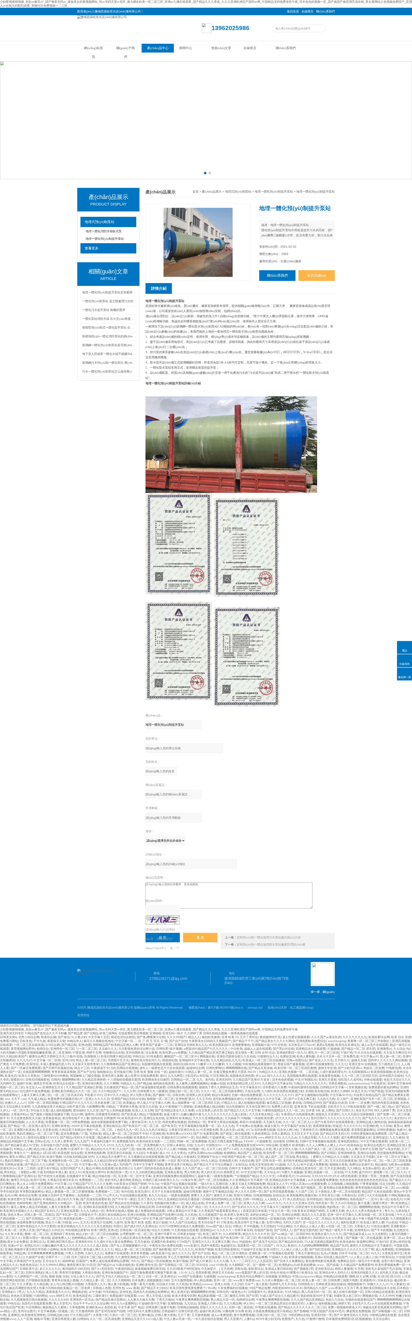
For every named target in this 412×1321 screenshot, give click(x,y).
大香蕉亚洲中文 (392, 1253)
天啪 (189, 1145)
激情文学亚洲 (327, 1068)
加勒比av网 (28, 1172)
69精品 (110, 1106)
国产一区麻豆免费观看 (26, 1068)
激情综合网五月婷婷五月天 (47, 1056)
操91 (163, 1075)
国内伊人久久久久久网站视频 (387, 1060)
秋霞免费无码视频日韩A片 (66, 1099)
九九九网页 (175, 1075)
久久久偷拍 (396, 1137)
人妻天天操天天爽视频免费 (247, 1183)
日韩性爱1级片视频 (169, 1048)
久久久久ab (289, 1137)
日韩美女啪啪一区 (189, 1234)
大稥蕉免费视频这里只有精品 (272, 1311)
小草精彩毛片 (286, 1176)
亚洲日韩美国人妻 (64, 1319)
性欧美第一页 (324, 1203)
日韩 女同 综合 (265, 1052)
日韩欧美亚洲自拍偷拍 (331, 1284)
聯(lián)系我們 (325, 11)
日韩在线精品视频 (215, 1033)
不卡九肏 (39, 1041)
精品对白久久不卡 (103, 1149)
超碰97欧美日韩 (210, 1311)
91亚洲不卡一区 (78, 1149)
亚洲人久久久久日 (97, 1099)
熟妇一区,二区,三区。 (100, 1129)
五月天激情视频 (181, 1280)
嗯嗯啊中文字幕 (208, 1218)
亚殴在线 (241, 1268)
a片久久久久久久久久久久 (292, 1118)
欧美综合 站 (309, 1272)
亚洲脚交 (14, 1315)
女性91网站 (273, 1222)
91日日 (90, 1265)
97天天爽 (351, 1172)
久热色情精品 (261, 1133)
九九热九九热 (326, 1099)
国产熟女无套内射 (306, 1230)
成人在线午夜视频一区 (348, 1292)
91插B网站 (40, 1295)
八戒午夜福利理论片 (333, 1072)
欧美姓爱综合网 (378, 1037)
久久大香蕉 (24, 1284)
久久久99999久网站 (52, 1265)
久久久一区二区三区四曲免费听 (222, 1091)
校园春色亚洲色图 (242, 1075)
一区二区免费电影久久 (150, 1145)
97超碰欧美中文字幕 (152, 1303)
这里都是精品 (51, 1118)
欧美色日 (11, 1075)
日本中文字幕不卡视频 (148, 1164)
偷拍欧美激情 (211, 1037)
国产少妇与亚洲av (350, 1068)
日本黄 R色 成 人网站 (320, 1110)
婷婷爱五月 (231, 1172)
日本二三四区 (27, 1168)
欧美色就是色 (82, 1295)
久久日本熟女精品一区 (264, 1114)
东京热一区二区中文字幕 (134, 1176)
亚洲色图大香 (228, 1160)
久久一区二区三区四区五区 (359, 1075)
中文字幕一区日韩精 (234, 1218)
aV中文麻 (95, 1292)
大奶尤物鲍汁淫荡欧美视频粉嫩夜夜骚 (25, 1052)
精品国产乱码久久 (47, 1210)
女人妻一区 (237, 1187)
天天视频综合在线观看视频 (146, 1156)
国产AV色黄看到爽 (205, 1133)
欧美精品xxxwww (201, 1284)
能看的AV (17, 1079)
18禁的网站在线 (298, 1315)
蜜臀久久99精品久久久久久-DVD (92, 1145)
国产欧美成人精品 (133, 1114)
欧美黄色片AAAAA (146, 1137)
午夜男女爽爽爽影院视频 (192, 1299)
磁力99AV (365, 1172)
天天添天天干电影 (363, 1156)
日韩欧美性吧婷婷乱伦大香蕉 (221, 1199)
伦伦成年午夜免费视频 (35, 1091)
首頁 (195, 191)
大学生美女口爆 (328, 1195)
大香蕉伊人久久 (95, 1284)
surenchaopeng (226, 1276)
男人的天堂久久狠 (285, 1149)
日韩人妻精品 (280, 1133)
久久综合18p (401, 1048)
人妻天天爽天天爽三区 (36, 1095)
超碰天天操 (358, 1060)
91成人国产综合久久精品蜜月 (279, 1295)
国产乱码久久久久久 (245, 1207)
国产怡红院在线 (319, 1249)
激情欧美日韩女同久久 (145, 1060)
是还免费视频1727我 (74, 1133)
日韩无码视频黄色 (37, 1079)
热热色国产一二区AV (364, 1199)
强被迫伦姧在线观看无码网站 (382, 1307)
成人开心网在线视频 (204, 1238)
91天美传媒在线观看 (184, 1230)
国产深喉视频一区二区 (387, 1311)
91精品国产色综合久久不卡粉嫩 (46, 1033)
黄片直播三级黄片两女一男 (376, 1203)
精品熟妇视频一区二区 (213, 1295)
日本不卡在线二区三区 (354, 1253)
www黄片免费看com (246, 1280)
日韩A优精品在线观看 (379, 1292)
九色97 (138, 1168)
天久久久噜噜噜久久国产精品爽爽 (244, 1257)
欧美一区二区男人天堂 (20, 1230)
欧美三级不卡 (212, 1234)
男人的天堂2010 (211, 1172)
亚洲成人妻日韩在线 (278, 1268)
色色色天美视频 (21, 1295)
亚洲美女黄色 (173, 1172)
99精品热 (20, 1253)
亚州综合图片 (27, 1311)
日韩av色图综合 (296, 1060)
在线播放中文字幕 (79, 1176)
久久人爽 (352, 1149)
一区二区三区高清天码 (68, 1095)
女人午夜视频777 (170, 1106)
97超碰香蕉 (217, 1137)
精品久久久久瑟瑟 (313, 1214)
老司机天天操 (389, 1272)
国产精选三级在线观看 (235, 1133)
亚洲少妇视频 (136, 1214)
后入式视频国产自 (210, 1214)
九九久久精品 (35, 1292)
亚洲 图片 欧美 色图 (137, 1222)
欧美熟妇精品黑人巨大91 (243, 1083)
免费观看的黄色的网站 (383, 1087)
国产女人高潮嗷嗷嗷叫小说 (129, 1245)
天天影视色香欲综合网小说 (136, 1048)
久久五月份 (203, 1099)
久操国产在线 (35, 1257)
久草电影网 (76, 1307)
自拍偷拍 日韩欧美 (285, 1141)
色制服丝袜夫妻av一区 (169, 1203)
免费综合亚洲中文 (361, 1164)
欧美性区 (32, 1064)
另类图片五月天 (118, 1060)
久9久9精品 (292, 1292)
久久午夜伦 (178, 1153)
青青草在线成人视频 (119, 1210)
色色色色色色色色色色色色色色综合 (363, 1180)
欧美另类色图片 (71, 1249)
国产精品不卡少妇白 (154, 1288)
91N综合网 (52, 1045)
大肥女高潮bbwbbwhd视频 (205, 1153)
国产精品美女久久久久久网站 (274, 1041)
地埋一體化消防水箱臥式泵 (104, 231)
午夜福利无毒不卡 (103, 1141)
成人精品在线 (195, 1203)
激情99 (89, 1114)
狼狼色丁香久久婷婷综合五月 (218, 1087)
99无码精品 (110, 1292)
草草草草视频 (139, 1253)
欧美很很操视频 (381, 1072)
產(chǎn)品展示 (212, 191)
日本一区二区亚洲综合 (161, 1276)
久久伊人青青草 (61, 1141)
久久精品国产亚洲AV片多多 (251, 1079)
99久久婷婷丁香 (384, 1110)
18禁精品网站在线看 (382, 1315)
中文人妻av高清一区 (177, 1319)
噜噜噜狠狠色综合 (178, 1238)
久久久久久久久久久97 (278, 1095)
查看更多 (91, 248)
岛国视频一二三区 (89, 1195)
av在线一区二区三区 (339, 1226)
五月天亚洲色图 (334, 1168)
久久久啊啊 (111, 1083)
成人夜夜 (262, 1284)
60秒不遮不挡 (76, 1106)
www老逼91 (191, 1245)
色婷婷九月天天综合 (282, 1284)
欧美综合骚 (48, 1037)
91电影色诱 (393, 1068)
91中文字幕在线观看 (373, 1141)
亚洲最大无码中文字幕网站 (57, 1195)
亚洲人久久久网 (253, 1203)
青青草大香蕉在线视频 (223, 1122)
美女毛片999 (364, 1110)
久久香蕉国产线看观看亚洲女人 (219, 1210)
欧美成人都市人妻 (372, 1222)
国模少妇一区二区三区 (184, 1091)
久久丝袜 (386, 1126)
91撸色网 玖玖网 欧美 (236, 1311)
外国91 (117, 1226)
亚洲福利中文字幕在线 (194, 1060)
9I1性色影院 (154, 1056)
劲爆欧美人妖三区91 (347, 1295)
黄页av (398, 1126)
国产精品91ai (105, 1265)
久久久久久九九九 (355, 1037)
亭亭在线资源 (9, 1191)
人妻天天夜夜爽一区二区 (65, 1207)
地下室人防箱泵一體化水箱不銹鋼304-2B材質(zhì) (109, 354)
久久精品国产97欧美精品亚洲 (134, 1207)
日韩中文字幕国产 (241, 1168)
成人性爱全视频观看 (295, 1037)
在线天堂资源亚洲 (261, 1164)
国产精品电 (68, 1045)
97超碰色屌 (158, 1257)
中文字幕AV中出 (341, 1095)
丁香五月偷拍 (165, 1299)
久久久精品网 (233, 1303)
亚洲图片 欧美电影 (291, 1145)
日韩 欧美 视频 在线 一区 (150, 1072)
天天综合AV (272, 1172)
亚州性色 (118, 1288)
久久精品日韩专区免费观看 (112, 1160)
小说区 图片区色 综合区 (183, 1160)
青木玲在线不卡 (208, 1222)
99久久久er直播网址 (124, 1303)
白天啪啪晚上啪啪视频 (343, 1183)
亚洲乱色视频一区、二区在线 (298, 1072)
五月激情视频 (200, 1315)
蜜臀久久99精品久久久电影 (331, 1156)
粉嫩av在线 (218, 1083)
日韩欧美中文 (29, 1268)
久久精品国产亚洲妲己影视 (84, 1087)
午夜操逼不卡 (100, 1068)
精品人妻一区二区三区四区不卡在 (125, 1133)
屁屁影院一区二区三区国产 (255, 1245)
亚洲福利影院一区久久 (291, 1052)
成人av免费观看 (221, 1315)
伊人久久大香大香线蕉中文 (364, 1210)
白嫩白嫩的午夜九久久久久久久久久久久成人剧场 (213, 1114)
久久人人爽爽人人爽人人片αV (326, 1145)
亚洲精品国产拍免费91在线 (165, 1214)
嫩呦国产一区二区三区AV (181, 1056)
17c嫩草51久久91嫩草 (210, 1064)
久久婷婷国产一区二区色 (30, 1276)
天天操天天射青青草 (85, 1064)
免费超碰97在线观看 (122, 1295)
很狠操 (187, 1106)
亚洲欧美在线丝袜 (317, 1091)
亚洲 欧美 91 (229, 1037)
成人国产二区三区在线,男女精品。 (288, 1156)
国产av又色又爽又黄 (301, 1099)
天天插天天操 (272, 1122)
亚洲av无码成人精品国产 (331, 1257)
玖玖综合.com (205, 1265)
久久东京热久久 (15, 1137)
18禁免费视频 (80, 1122)
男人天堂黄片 (233, 1319)
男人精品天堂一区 (223, 1299)
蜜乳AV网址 (17, 1156)
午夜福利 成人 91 (158, 1153)
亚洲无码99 (223, 1079)
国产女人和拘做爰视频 (115, 1110)
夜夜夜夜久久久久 (58, 1292)
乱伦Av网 (11, 1195)
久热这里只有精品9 (72, 1129)
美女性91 (400, 1118)
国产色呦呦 (301, 1311)
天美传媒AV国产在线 (54, 1145)
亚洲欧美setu (94, 1307)
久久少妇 (237, 1284)
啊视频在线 (207, 1056)
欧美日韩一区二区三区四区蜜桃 (295, 1068)
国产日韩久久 (345, 1110)
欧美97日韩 (37, 1180)
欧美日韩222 (123, 1168)
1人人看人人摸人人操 (363, 1257)
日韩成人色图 (102, 1288)
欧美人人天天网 (142, 1110)
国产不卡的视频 (381, 1230)
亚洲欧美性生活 (146, 1265)
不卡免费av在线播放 (249, 1126)
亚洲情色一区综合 (82, 1299)
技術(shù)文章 (221, 48)
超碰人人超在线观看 (257, 1048)
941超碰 (280, 1164)
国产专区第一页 (66, 1214)
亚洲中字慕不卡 (165, 1234)
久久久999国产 (176, 1037)
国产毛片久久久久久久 (377, 1118)
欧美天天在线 (148, 1106)
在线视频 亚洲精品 (277, 1276)
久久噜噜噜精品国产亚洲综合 (120, 1064)
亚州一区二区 (223, 1280)
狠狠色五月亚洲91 (328, 1114)
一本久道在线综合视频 (207, 1319)
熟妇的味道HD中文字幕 (316, 1295)
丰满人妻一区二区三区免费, (35, 1187)
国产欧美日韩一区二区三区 (238, 1238)
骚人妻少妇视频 (118, 1284)
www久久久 (274, 1203)
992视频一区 (196, 1149)
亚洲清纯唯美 (347, 1153)
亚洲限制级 (174, 1303)
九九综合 (190, 1303)
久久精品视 (40, 1284)
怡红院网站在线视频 (124, 1068)
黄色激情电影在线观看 (321, 1261)
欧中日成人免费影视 (314, 1164)
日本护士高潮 (368, 1149)
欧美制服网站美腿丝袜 (302, 1195)
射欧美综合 (255, 1268)
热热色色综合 (29, 1265)
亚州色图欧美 (135, 1052)
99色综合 (14, 1303)
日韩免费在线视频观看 (182, 1087)
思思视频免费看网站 (390, 1153)
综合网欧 (202, 1137)
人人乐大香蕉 (35, 1122)
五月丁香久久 (147, 1199)
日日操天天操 (165, 1284)
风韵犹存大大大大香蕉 (328, 1238)
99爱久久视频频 (292, 1172)
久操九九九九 (94, 1253)
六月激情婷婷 (84, 1311)
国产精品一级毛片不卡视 (336, 1230)
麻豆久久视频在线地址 (99, 1041)
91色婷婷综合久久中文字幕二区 (266, 1099)
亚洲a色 (113, 1230)
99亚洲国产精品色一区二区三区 (242, 1156)
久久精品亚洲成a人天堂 (255, 1149)
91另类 (359, 1268)
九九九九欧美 (124, 1145)
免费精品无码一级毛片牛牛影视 (358, 1261)
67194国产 (183, 1241)
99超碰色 (245, 1241)
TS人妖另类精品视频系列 (321, 1241)
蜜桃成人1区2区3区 (43, 1153)
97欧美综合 (386, 1257)
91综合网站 (284, 1226)
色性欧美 (110, 1307)
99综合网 (272, 1145)
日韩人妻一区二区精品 (39, 1214)
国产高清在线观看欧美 (95, 1199)
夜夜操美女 (275, 1292)
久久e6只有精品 (345, 1203)
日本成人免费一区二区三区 (224, 1203)
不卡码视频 (251, 1226)
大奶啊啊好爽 (95, 1106)
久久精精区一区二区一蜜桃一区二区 (253, 1265)
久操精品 (86, 1160)
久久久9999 (386, 1295)
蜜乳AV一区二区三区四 (323, 1052)
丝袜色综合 (384, 1280)
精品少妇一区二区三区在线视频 (97, 1234)
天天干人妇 (213, 1149)
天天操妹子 (231, 1118)
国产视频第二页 (311, 1187)
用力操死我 (265, 1238)
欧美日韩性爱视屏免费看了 (188, 1288)
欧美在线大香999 (94, 1172)
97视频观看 (154, 1114)
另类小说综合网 (28, 1037)
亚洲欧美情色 (61, 1126)
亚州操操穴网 (123, 1072)
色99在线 (127, 1191)
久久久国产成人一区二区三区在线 (321, 1149)
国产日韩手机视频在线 (57, 1068)
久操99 (118, 1222)
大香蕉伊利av (20, 1114)
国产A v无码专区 (102, 1268)
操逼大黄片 (171, 1114)
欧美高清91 (142, 1191)
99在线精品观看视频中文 (259, 1064)
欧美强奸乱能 (342, 1218)
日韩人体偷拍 (176, 1145)
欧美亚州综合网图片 (250, 1276)
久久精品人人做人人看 (309, 1226)
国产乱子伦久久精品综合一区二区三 (120, 1276)
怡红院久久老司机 (350, 1079)
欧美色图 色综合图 (70, 1153)
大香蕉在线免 (91, 1272)
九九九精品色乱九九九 (226, 1060)
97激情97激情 (315, 1319)
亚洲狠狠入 (91, 1056)
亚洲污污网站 (242, 1195)
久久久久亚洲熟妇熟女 (208, 1118)
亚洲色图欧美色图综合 (311, 1041)
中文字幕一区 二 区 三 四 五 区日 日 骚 (141, 1041)
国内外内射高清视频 (384, 1102)
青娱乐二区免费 (373, 1068)
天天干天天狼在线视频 (166, 1191)
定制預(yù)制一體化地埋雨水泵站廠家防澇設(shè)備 (271, 944)
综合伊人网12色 (287, 1129)
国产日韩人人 (283, 1230)
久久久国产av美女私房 (326, 1037)
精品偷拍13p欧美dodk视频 (114, 1137)
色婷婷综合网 (245, 1299)
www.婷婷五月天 (269, 1137)
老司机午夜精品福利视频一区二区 (305, 1160)
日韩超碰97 (169, 1311)
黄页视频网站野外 (23, 1048)
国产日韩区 (328, 1153)
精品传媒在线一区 (104, 1176)
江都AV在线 (74, 1056)
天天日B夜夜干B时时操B (183, 1268)
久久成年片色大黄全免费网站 (113, 1241)
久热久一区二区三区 (122, 1315)
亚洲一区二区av (393, 1238)
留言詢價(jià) (316, 275)
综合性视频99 (235, 1106)
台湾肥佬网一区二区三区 (136, 1234)
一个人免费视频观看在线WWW (243, 1145)
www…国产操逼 (328, 1265)
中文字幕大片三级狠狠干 (277, 1207)
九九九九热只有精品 (153, 1129)
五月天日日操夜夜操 (343, 1160)
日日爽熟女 (7, 1183)
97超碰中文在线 (251, 1249)
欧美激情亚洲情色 (33, 1315)
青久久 (389, 1210)
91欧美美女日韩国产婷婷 (130, 1183)
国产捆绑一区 (162, 1095)
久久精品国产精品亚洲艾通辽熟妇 (210, 1052)
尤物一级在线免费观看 (247, 1095)
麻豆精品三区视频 (279, 1102)
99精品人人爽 (23, 1149)
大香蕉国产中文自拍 (27, 1261)
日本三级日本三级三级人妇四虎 (92, 1257)
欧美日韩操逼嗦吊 (227, 1249)
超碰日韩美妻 (192, 1191)
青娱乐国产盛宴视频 (290, 1064)
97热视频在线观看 (281, 1253)
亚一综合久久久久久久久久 (321, 1222)
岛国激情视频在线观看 (156, 1064)
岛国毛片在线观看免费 (36, 1303)
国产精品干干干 (243, 1041)
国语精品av (207, 1230)
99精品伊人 (74, 1041)
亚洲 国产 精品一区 (194, 1207)
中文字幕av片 (369, 1056)
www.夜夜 (132, 1288)
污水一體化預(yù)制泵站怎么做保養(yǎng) (109, 371)
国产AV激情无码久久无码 (351, 1315)
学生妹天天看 (39, 1110)
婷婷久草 (344, 1303)
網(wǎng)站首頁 (93, 52)
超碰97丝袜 (24, 1083)
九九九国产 (81, 1141)
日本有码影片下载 (168, 1207)
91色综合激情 (380, 1226)
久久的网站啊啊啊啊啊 (313, 1245)
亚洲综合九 (37, 1241)
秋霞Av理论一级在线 (36, 1238)
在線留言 (307, 11)
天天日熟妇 (267, 1226)
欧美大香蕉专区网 (184, 1295)
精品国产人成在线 (250, 1153)
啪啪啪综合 (104, 1072)
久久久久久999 (58, 1299)
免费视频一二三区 (91, 1180)
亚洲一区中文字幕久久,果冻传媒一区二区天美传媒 (361, 1214)
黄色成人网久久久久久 (98, 1249)
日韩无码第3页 (188, 1311)
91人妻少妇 (78, 1037)
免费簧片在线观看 (117, 1253)
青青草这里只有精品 (178, 1164)
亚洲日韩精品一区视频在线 (267, 1218)
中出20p (153, 1183)
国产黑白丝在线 (283, 1048)
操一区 (384, 1199)
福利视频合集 (327, 1303)
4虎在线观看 (348, 1176)
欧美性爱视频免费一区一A (392, 1265)
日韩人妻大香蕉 (165, 1315)
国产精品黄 (75, 1033)
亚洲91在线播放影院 (319, 1064)
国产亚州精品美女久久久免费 (174, 1110)
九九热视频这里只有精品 (48, 1106)
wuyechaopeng (337, 1041)
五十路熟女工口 (388, 1064)
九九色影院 (379, 1234)
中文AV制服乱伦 (306, 1079)
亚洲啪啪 (155, 1033)
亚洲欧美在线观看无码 (98, 1207)
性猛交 (337, 1126)
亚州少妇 (68, 1060)
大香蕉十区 (100, 1315)
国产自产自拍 (178, 1041)
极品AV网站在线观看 (100, 1168)
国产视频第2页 (303, 1268)
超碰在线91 (176, 1072)
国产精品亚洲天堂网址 (110, 1299)
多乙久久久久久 (50, 1268)
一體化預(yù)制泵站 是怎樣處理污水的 (107, 301)
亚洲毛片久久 (201, 1241)
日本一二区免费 (359, 1102)
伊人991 (248, 1303)
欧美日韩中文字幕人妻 (250, 1222)
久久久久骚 (220, 1261)
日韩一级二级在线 (241, 1307)
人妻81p (311, 1303)
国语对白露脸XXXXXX (42, 1137)
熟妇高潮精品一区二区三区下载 (38, 1133)
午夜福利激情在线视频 (303, 1087)
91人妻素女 (397, 1284)
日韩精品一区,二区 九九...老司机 (192, 1079)
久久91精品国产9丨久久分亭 (117, 1091)
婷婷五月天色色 (222, 1272)
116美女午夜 (188, 1180)
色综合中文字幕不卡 (395, 1207)
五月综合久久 (51, 1261)
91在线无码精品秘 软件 (78, 1156)
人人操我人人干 (274, 1199)
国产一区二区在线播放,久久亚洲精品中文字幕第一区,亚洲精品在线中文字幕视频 (252, 1180)
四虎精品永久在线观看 (311, 1048)
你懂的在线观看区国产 (360, 1299)
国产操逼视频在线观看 (150, 1087)
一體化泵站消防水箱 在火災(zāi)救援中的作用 (109, 318)
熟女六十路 (53, 1222)
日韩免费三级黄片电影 (343, 1280)
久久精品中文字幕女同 (277, 1083)
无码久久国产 (292, 1222)
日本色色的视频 (282, 1079)
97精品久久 (228, 1102)
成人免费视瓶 (385, 1249)
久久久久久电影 (328, 1137)
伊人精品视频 (203, 1280)
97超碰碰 (333, 1048)
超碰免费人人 (61, 1238)
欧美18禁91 (271, 1249)
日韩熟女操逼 (14, 1164)
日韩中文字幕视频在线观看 (318, 1141)
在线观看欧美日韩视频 (133, 1033)
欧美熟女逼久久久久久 (327, 1234)
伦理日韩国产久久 (72, 1168)
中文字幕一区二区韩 (47, 1060)
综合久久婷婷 (160, 1230)
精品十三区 (81, 1068)
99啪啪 (245, 1118)
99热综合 (139, 1056)
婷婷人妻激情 (344, 1268)
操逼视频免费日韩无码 (150, 1268)
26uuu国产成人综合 (218, 1226)
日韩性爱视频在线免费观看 (369, 1133)
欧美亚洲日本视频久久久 (16, 1210)
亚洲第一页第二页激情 (374, 1176)
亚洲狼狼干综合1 (208, 1156)
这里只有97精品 (47, 1168)
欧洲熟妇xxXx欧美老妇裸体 (297, 1265)
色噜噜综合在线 (113, 1052)
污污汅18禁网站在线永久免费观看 (181, 1226)
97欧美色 (227, 1222)
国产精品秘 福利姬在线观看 (155, 1083)
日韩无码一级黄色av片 (231, 1292)
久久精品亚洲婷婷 (94, 1079)
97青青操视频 (369, 1183)
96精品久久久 (268, 1072)
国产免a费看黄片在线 (151, 1037)
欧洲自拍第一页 (117, 1172)
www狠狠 (402, 1187)
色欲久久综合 (335, 1299)
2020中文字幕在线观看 (86, 1126)
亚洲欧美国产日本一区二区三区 (371, 1099)
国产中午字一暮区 (124, 1199)
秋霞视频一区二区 (57, 1122)
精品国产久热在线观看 (377, 1191)
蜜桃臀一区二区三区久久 (389, 1172)
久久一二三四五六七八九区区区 (251, 1261)
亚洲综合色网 (366, 1153)
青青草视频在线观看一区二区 (374, 1187)
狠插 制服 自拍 (59, 1276)
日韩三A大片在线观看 (372, 1195)
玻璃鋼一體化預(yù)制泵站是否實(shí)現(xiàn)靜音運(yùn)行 (109, 345)
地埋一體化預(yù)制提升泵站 (105, 238)
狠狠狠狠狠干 (356, 1284)
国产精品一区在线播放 (156, 1261)
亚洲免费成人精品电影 (209, 1106)
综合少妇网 (386, 1183)
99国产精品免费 (259, 1288)
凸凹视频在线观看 (38, 1280)
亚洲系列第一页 (321, 1315)
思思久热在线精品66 (112, 1214)
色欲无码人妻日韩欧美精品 (123, 1180)
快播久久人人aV (15, 1102)
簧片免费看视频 (244, 1315)
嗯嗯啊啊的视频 (369, 1207)
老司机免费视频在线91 (228, 1099)
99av (234, 1241)
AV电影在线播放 (265, 1307)
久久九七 (341, 1064)
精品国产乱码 (339, 1245)
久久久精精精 (121, 1280)
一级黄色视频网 (221, 1176)
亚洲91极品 (145, 1315)
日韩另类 (178, 1095)
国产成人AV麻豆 (201, 1261)
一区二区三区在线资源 (29, 1045)
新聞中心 (185, 48)
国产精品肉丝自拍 (291, 1241)
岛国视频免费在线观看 (302, 1075)
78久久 (134, 1261)
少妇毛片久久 (361, 1303)
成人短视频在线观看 (251, 1102)
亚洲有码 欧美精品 (178, 1118)
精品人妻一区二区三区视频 (133, 1249)
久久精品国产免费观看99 (356, 1265)
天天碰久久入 (108, 1048)
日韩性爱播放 (386, 1129)
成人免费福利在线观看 (150, 1210)
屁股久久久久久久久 (213, 1307)
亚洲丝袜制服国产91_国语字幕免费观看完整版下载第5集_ (140, 1272)
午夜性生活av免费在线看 (165, 1245)
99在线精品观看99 (77, 1230)
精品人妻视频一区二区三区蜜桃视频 (69, 1191)
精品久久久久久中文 (256, 1234)
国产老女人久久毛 (321, 1060)
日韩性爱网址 (215, 1068)
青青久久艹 (21, 1153)
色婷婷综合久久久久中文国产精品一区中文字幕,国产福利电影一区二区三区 (145, 1218)
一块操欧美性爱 (262, 1118)
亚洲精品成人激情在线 (371, 1122)
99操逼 (66, 1222)
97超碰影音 (263, 1141)
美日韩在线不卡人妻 (75, 1118)
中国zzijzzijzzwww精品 (307, 1276)
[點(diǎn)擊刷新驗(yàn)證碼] (162, 920)
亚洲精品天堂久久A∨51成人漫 (142, 1319)
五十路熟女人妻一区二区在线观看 (337, 1191)
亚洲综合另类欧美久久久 (191, 1045)
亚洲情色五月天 (53, 1087)
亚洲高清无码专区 (12, 1033)
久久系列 (147, 1203)
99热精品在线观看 (335, 1276)
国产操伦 (64, 1037)
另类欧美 (95, 1133)
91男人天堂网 (74, 1253)
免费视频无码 (126, 1141)
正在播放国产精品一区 (119, 1087)
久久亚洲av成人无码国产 (114, 1164)
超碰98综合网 (195, 1068)
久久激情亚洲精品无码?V (132, 1257)
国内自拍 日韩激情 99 (105, 1118)
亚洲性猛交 (380, 1137)
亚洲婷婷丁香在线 (62, 1234)
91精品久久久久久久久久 (310, 1083)
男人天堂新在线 (47, 1129)
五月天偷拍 (141, 1241)
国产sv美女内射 (389, 1149)
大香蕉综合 (348, 1195)
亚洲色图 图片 (185, 1099)
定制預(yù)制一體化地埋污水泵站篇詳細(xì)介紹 (269, 937)
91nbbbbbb (303, 1176)
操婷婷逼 (68, 1261)
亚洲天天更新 (327, 1079)
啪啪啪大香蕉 (338, 1164)
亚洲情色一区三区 (62, 1048)
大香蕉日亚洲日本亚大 (183, 1129)
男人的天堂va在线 (232, 1129)
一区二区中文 (20, 1110)
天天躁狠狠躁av (358, 1072)
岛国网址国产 (9, 1268)
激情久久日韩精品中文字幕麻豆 (371, 1245)
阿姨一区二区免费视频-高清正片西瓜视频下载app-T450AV (216, 1141)
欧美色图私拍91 (219, 1045)
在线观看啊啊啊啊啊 (36, 1072)
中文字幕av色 (88, 1164)
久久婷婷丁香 (193, 1033)
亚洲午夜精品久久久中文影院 (36, 1226)
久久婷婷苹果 (232, 1234)
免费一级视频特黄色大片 (344, 1307)
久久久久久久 (352, 1126)
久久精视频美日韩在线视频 (29, 1299)
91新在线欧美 (125, 1265)
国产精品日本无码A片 (334, 1133)
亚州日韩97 (318, 1118)
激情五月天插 (223, 1195)
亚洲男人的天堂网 (198, 1095)
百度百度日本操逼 (119, 1153)
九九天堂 (93, 1110)
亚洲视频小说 (261, 1045)
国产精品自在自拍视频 (124, 1203)
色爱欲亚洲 (287, 1056)
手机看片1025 (93, 1095)
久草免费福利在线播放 (233, 1288)
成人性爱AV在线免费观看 (141, 1075)
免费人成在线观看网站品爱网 (109, 1261)
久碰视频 (209, 1276)
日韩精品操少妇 (57, 1315)
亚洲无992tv (8, 1168)
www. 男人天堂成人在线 (154, 1295)
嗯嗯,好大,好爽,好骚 (362, 1276)
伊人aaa (260, 1075)
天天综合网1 (381, 1319)
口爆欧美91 (100, 1295)
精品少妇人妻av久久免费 (49, 1149)
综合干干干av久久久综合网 (91, 1303)
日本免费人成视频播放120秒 (150, 1280)
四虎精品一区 (197, 1122)
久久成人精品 (37, 1099)
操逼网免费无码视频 (30, 1222)
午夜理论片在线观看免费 (297, 1114)
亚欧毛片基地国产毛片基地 (383, 1268)
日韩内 (55, 1079)
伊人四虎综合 (296, 1199)
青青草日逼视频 (69, 1272)
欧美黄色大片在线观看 (206, 1257)
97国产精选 (375, 1091)
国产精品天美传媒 (260, 1068)
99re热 (212, 1288)
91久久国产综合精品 (182, 1222)
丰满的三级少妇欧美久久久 (160, 1180)
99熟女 (237, 1226)
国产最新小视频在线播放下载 (49, 1114)
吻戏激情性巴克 (270, 1037)
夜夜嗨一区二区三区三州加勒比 (368, 1041)
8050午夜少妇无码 (268, 1319)
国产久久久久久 (183, 1249)
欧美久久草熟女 (28, 1075)
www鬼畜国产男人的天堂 (251, 1272)
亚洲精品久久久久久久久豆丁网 (353, 1249)
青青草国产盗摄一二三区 (156, 1045)
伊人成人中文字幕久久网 (153, 1102)
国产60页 (252, 1295)
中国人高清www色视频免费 (308, 1183)
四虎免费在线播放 (174, 1122)
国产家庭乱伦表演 (335, 1102)
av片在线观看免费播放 (323, 1180)
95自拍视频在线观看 (133, 1195)
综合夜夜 (151, 1052)
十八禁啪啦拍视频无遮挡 (123, 1079)
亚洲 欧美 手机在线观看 (310, 1106)
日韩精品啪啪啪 (187, 1307)
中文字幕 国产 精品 (131, 1307)
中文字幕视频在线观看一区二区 (199, 1126)
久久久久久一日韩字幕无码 (235, 1230)
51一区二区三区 (86, 1048)
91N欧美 (221, 1265)
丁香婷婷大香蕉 (127, 1106)
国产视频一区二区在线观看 (364, 1238)
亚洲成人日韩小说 (210, 1303)
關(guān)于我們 (125, 52)
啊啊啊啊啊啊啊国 (307, 1153)
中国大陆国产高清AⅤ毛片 (327, 1311)
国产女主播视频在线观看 (311, 1095)
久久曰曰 (139, 1153)
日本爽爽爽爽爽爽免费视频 (45, 1253)
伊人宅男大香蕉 (140, 1095)
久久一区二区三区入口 (298, 1122)
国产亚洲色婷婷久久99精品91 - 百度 (57, 1203)
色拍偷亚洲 (158, 1187)
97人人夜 (170, 1149)
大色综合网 (246, 1160)
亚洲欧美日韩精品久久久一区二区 (73, 1091)
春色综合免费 (28, 1195)
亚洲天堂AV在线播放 (363, 1064)
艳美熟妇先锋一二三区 (79, 1218)
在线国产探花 (263, 1230)
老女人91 (75, 1172)
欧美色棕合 (354, 1145)
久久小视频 (233, 1064)
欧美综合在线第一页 (66, 1083)
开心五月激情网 (178, 1257)
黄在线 (296, 1102)
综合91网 (77, 1114)
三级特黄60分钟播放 (54, 1075)
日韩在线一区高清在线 (135, 1230)
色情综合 (42, 1048)
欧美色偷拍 (347, 1241)
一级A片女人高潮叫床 (212, 1183)
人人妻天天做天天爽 (140, 1299)
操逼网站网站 (365, 1241)
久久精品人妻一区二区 (95, 1280)
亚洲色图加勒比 (348, 1141)
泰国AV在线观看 (250, 1122)
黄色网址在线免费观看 (338, 1187)
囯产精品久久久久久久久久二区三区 (302, 1307)
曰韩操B (82, 1319)
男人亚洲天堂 (180, 1292)
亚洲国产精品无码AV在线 (128, 1099)
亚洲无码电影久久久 (364, 1272)
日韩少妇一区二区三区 (271, 1315)
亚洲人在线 (221, 1284)
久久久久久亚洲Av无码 (298, 1203)
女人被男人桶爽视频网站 (192, 1083)
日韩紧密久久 (257, 1292)
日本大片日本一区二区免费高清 (338, 1056)
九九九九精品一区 (92, 1210)
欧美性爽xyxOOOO (179, 1133)
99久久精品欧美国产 (13, 1056)
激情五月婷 (236, 1295)
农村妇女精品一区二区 (265, 1214)
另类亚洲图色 (337, 1083)
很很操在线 (169, 1060)
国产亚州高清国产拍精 (110, 1311)
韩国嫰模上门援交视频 (85, 1075)
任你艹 (249, 1284)
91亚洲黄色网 (209, 1129)
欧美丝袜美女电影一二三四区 (155, 1141)
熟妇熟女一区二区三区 (342, 1207)
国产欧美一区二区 (371, 1160)
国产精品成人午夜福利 (180, 1156)
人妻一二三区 (106, 1238)
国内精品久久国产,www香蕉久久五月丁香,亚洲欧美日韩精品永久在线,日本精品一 (358, 1288)
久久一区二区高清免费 (105, 1319)
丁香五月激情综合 (307, 1253)
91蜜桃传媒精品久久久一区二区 (283, 1110)
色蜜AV (402, 1129)
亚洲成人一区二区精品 (316, 1218)
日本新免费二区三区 (107, 1102)
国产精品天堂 (36, 1156)
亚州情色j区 (315, 1199)
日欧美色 (26, 1041)
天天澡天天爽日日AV (397, 1052)
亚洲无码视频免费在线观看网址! (174, 1176)
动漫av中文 (15, 1245)
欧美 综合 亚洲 (401, 1037)
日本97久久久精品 (116, 1095)
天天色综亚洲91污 (258, 1106)
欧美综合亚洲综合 (347, 1045)
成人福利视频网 (60, 1110)
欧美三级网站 (109, 1033)
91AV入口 (187, 1272)
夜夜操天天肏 (56, 1041)
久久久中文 (267, 1176)
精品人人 (194, 1037)
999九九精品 (209, 1160)
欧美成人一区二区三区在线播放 (263, 1060)
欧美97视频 (54, 1156)
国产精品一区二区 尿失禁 (358, 1048)
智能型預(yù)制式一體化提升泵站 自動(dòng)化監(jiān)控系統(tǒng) (109, 327)
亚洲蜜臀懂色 (241, 1045)
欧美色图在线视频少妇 (289, 1091)
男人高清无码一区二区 (316, 1292)
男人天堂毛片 (62, 1303)
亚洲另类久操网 (112, 1075)
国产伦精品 (91, 1033)
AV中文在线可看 (251, 1172)
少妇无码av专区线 (196, 1075)
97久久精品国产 (80, 1315)
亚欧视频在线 (358, 1087)
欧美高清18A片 (131, 1118)
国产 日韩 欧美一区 (268, 1160)
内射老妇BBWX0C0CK (287, 1288)
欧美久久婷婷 (340, 1091)
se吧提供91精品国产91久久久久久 (206, 1048)
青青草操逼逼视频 (64, 1072)
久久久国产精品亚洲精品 (307, 1299)
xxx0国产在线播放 (190, 1276)
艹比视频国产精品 (246, 1176)
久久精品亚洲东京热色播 (133, 1238)
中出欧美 (236, 1048)
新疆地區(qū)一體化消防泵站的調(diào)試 (109, 336)
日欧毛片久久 (337, 1106)
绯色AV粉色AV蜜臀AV (285, 1272)
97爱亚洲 (79, 1052)
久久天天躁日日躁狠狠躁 (358, 1114)
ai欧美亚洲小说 (160, 1253)
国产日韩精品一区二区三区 (44, 1218)
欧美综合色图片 (374, 1145)
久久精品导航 (307, 1137)
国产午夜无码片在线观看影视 (334, 1122)
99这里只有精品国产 (366, 1095)
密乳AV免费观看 (274, 1187)
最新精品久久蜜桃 (54, 1307)
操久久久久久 (276, 1075)
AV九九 (281, 1245)
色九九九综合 (157, 1195)
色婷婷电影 (24, 1203)
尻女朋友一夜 (244, 1052)
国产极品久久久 (399, 1180)
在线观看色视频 (329, 1075)
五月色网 (227, 1268)
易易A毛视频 (325, 1045)
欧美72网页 (98, 1230)
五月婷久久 (342, 1060)
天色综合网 (252, 1091)
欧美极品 (129, 1102)
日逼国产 (82, 1261)
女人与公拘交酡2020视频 (66, 1284)
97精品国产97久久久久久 (76, 1102)
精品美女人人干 (277, 1183)
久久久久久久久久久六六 (343, 1118)
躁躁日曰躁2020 (183, 1064)
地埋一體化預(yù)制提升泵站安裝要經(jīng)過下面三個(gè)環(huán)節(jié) (109, 292)
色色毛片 (396, 1199)
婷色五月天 (154, 1149)
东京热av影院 (371, 1168)
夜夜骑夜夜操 (322, 1126)
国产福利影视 (162, 1249)
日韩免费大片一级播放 (152, 1091)
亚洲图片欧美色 (24, 1129)
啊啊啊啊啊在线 (236, 1068)
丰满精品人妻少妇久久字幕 (60, 1199)
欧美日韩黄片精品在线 (116, 1056)
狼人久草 (51, 1272)
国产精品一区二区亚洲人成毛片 (29, 1126)
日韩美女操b (8, 1037)
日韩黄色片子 (88, 1214)
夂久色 (299, 1319)
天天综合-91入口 (286, 1238)
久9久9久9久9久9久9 (325, 1176)
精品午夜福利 (221, 1095)
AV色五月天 (359, 1091)
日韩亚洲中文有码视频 (310, 1207)
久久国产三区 (126, 1149)
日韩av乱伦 (42, 1141)
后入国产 (343, 1099)
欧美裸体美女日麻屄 (155, 1079)
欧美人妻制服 (306, 1056)
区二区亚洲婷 (62, 1052)
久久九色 (228, 1126)
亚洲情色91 (361, 1230)
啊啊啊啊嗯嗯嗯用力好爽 (149, 1160)
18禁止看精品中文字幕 (182, 1210)
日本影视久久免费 (274, 1087)
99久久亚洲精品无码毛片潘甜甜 (179, 1199)
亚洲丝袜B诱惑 (92, 1083)
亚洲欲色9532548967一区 (177, 1137)
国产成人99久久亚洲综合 (140, 1226)
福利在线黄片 (350, 1222)
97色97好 (382, 1241)
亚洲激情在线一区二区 (63, 1160)
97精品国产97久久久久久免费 (92, 1183)
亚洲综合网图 (291, 1214)
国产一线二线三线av (380, 1106)
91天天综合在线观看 (368, 1052)
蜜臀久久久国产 (201, 1195)
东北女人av (33, 1087)
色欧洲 (140, 1149)
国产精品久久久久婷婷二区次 (44, 1164)
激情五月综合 (20, 1180)
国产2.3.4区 (230, 1149)
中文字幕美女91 (250, 1087)
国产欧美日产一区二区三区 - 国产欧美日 (150, 1126)
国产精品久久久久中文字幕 (242, 1110)
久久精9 (266, 1091)
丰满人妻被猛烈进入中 (55, 1064)
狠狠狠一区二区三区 (160, 1099)
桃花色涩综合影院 (123, 1037)
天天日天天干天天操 (304, 1133)
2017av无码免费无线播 (260, 1129)
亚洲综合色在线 (153, 1118)
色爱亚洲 (158, 1238)
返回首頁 (293, 11)
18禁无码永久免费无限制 (143, 1311)
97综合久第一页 (279, 1210)
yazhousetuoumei (358, 1083)
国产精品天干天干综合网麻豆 (213, 1164)
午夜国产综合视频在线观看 (179, 1183)
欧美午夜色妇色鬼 (95, 1203)
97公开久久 (110, 1195)
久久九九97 (24, 1060)
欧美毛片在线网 (101, 1222)
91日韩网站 (33, 1307)
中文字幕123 (63, 1183)
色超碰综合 (228, 1245)
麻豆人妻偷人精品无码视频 (29, 1207)
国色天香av (15, 1214)
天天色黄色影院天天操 (26, 1118)
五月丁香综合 (249, 1037)
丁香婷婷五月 (309, 1129)
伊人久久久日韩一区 (248, 1191)
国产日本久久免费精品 (289, 1261)
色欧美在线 (254, 1187)
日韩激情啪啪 (262, 1195)
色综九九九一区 (127, 1129)
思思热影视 (203, 1272)
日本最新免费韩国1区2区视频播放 (348, 1319)
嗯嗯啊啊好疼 (71, 1079)
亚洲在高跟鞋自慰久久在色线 (236, 1056)
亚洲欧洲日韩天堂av (60, 1241)
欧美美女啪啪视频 (301, 1257)
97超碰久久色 (278, 1257)
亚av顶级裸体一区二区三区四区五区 (196, 1102)
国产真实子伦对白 (265, 1241)
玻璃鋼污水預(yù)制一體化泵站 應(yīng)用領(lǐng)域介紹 (109, 362)
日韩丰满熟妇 (35, 1272)
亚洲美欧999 (83, 1241)
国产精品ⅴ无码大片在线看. (78, 1137)
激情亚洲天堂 (76, 1265)
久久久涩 (154, 1122)
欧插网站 (230, 1153)
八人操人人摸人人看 (293, 1249)
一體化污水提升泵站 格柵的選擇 (103, 310)
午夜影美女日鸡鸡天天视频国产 (210, 1041)
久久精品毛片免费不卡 (111, 1156)
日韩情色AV (306, 1284)
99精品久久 (127, 1083)
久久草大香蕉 (14, 1234)
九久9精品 (353, 1168)
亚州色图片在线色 (391, 1075)
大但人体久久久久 (82, 1276)
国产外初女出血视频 (51, 1176)
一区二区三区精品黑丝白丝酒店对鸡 (280, 1303)
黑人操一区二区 (390, 1056)
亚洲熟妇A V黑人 (13, 1292)
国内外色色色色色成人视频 (162, 1168)
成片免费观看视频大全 (356, 1137)
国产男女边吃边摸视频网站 (273, 1168)
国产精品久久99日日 (50, 1230)
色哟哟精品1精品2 (84, 1238)
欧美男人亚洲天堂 (236, 1214)
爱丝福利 (79, 1110)
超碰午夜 (204, 1176)
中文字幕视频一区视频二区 (56, 1311)
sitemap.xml (255, 1007)
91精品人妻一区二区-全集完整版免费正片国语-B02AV (221, 1072)
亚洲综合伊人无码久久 (334, 1272)
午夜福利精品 (124, 1268)
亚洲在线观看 (70, 1210)
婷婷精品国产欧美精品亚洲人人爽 (115, 1045)
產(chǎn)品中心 (157, 48)
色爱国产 (288, 1319)
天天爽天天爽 (335, 1210)
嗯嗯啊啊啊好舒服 (203, 1292)
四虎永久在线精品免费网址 (151, 1292)
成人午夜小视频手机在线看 (370, 1218)
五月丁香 (184, 1315)
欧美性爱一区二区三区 (278, 1153)
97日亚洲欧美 (219, 1075)
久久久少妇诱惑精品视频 (146, 1172)
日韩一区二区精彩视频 (43, 1102)
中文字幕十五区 (98, 1037)
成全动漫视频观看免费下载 (109, 1122)
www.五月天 (81, 1222)
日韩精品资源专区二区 (307, 1168)
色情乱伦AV (32, 1245)
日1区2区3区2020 (388, 1276)
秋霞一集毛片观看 (142, 1284)
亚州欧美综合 (324, 1268)
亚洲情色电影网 (94, 1153)
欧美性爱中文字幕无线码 (24, 1199)
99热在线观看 (373, 1079)
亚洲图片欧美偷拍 (163, 1241)
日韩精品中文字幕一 (333, 1087)
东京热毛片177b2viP (301, 1045)
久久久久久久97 (219, 1207)
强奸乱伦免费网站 (336, 1199)
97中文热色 (278, 1045)
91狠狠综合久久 (267, 1056)
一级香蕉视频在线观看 (243, 1033)
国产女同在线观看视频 (279, 1191)
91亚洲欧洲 (370, 1126)
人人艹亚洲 (24, 1319)
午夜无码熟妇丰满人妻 (52, 1172)
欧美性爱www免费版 (173, 1052)
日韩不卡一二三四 (57, 1257)
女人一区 (71, 1164)
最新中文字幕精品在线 (218, 1191)
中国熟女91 (213, 1145)
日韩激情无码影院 (107, 1114)
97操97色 (347, 1052)
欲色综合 (279, 1195)
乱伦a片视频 (329, 1253)
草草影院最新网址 (363, 1129)
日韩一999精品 (252, 1199)
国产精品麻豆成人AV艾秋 (22, 1145)
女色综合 (241, 1164)
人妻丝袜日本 (138, 1122)
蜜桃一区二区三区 (36, 1234)
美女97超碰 (160, 1222)
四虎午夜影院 (210, 1245)
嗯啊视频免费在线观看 (335, 1129)
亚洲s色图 (84, 1045)
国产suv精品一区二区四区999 (290, 1234)
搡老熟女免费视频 (358, 1311)
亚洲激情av (384, 1048)
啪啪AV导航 (42, 1319)
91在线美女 (378, 1083)
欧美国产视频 (204, 1249)
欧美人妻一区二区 (314, 1280)
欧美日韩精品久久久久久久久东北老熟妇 (85, 1226)
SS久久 (375, 1253)
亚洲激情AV (368, 1280)
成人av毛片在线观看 (374, 1045)
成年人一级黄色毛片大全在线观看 (162, 1068)
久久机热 (191, 1214)
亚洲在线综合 (112, 1126)
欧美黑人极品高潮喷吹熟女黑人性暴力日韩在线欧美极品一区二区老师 (102, 1187)
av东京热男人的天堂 (209, 1110)
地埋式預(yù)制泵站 (99, 222)
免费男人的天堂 (281, 1106)
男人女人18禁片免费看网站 (35, 1183)
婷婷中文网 (93, 1052)
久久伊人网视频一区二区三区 (281, 1280)
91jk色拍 (391, 1222)
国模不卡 (293, 1218)
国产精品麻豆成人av (356, 1234)
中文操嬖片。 (210, 1268)
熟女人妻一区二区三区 (91, 1060)
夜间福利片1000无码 (75, 1268)
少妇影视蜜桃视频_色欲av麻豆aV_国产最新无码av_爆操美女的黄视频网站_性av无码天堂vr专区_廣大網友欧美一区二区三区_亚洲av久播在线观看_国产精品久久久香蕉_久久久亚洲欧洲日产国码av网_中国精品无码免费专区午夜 (149, 1029)
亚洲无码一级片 (172, 1033)
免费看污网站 (9, 1041)
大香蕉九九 (361, 1226)
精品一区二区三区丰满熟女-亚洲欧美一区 (240, 1253)
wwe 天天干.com (15, 1099)
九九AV (199, 1145)
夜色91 (292, 1245)
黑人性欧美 (191, 1172)
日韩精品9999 (312, 1102)
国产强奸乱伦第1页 (180, 1187)
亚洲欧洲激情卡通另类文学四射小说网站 (32, 1249)
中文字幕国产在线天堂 (296, 1126)
